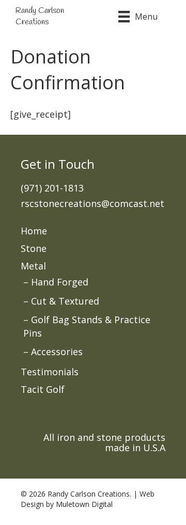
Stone (34, 248)
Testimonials (50, 371)
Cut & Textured (65, 301)
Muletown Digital (84, 504)
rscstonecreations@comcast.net (92, 203)
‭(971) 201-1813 (52, 188)
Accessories (57, 351)
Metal (33, 266)
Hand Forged (59, 282)
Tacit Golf (43, 389)
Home (34, 231)
